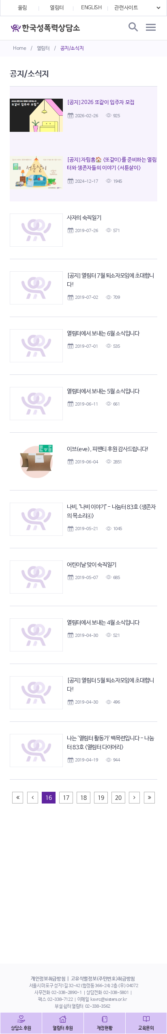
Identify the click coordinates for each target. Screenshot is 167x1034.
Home (19, 48)
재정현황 (105, 1028)
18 (83, 798)
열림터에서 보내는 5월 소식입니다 (103, 391)
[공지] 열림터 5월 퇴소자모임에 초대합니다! (110, 685)
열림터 (43, 48)
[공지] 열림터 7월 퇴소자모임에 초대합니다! (110, 280)
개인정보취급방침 (48, 979)
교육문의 (146, 1028)
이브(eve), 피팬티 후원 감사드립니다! (108, 449)
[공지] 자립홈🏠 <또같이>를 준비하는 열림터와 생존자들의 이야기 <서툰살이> (112, 164)
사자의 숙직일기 (84, 218)
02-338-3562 (97, 1006)
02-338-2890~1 (66, 992)
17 (66, 798)
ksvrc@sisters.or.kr (108, 999)
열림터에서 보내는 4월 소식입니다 (103, 623)
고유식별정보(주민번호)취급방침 (103, 979)
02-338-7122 (60, 999)
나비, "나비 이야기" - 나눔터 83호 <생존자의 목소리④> (111, 511)
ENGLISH (91, 8)
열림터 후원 (63, 1028)
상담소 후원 (21, 1028)
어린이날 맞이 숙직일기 (91, 565)
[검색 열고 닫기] (132, 27)
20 (118, 798)
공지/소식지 (72, 48)
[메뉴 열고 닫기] (150, 27)
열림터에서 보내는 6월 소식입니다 (103, 333)
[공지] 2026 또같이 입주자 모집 (101, 102)
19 (101, 798)
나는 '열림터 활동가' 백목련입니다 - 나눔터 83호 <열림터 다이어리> (110, 743)
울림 (22, 8)
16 (48, 798)
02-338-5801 (115, 992)
